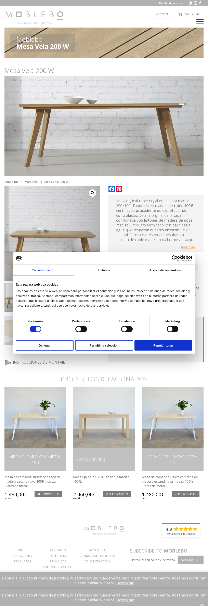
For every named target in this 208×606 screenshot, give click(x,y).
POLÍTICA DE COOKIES (58, 567)
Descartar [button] (125, 582)
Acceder (162, 14)
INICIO (22, 550)
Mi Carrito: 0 (194, 14)
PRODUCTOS (22, 561)
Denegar (45, 345)
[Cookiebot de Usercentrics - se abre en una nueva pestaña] (174, 258)
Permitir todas (163, 345)
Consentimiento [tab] (43, 270)
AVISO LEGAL (98, 550)
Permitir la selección (104, 345)
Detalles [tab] (104, 270)
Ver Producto (48, 494)
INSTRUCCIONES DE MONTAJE (39, 362)
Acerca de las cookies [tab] (165, 270)
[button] (92, 193)
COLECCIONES (22, 556)
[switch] (81, 329)
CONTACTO (58, 550)
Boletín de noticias (171, 3)
